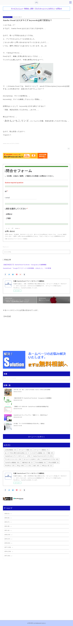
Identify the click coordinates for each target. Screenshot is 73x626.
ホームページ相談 (25, 449)
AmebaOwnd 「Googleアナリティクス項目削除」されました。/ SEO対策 (27, 268)
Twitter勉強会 (40, 462)
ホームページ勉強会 (41, 449)
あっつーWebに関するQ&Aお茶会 (16, 453)
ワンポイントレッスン (13, 459)
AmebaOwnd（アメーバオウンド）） (17, 456)
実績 (50, 453)
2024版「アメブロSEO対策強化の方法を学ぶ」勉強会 (29, 423)
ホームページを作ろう (36, 436)
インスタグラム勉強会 (37, 453)
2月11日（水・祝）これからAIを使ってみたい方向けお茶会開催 (32, 389)
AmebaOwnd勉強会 (12, 462)
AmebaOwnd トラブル (50, 459)
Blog (20, 465)
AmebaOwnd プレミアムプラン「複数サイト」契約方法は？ (31, 415)
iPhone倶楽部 (53, 462)
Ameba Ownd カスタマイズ (7, 17)
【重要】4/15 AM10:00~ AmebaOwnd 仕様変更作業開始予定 (31, 406)
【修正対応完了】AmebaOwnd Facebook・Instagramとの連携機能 (24, 264)
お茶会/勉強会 (10, 449)
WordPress (9, 465)
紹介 (36, 465)
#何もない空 (47, 465)
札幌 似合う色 (27, 462)
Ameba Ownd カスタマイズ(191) (11, 143)
